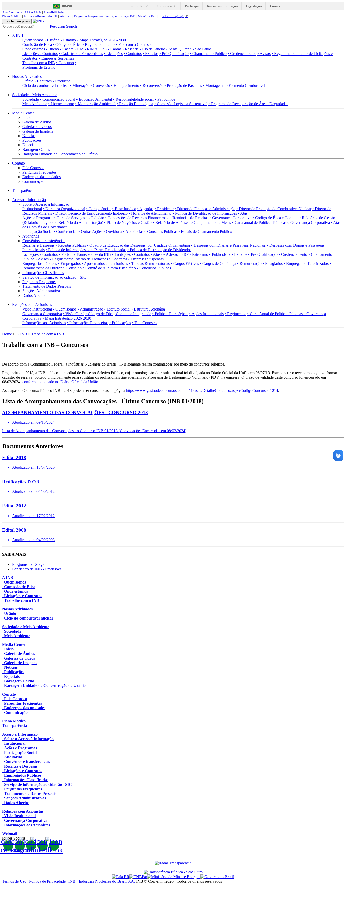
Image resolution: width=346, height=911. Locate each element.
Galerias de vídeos (37, 126)
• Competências (98, 209)
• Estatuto (68, 40)
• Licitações (113, 53)
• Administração (90, 309)
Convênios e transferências (43, 241)
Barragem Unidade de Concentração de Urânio (60, 154)
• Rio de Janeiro (152, 49)
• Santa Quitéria (178, 49)
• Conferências (65, 231)
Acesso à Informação (29, 199)
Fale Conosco (33, 168)
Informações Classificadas (43, 272)
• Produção (61, 81)
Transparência (23, 190)
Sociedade (30, 99)
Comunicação (33, 181)
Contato (18, 163)
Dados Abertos (34, 295)
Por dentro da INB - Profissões (36, 569)
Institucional (32, 209)
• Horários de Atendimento (150, 213)
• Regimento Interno (98, 44)
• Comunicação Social (57, 99)
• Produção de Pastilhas (183, 85)
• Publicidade (219, 254)
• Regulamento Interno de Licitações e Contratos (88, 259)
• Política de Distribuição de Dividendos (159, 250)
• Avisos (264, 53)
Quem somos (32, 40)
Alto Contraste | (13, 12)
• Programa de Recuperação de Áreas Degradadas (248, 104)
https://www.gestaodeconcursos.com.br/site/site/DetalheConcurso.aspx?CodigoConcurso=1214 (202, 390)
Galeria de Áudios (36, 122)
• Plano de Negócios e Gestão (128, 222)
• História (52, 40)
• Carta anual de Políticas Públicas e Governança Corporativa (281, 222)
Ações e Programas (37, 218)
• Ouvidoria (112, 231)
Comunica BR (167, 6)
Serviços (111, 16)
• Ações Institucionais (206, 314)
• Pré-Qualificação (174, 53)
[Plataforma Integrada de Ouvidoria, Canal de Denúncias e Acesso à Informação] (120, 876)
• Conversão (100, 85)
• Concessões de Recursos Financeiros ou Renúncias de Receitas (156, 218)
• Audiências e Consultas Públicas (150, 231)
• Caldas (114, 49)
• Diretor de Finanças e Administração (205, 209)
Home (7, 334)
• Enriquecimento (125, 85)
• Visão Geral (73, 314)
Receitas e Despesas (38, 245)
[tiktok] (54, 846)
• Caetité (66, 49)
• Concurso (65, 63)
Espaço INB (127, 16)
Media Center (23, 113)
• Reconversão (151, 85)
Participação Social (37, 231)
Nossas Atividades (27, 76)
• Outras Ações (90, 231)
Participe (192, 6)
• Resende (130, 49)
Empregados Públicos (39, 263)
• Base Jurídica (124, 209)
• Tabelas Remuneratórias (149, 263)
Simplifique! (139, 6)
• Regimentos (235, 314)
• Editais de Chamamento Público (205, 231)
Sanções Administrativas (41, 291)
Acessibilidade (53, 12)
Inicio (26, 117)
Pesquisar (57, 26)
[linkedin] (42, 846)
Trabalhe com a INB (38, 63)
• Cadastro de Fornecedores (81, 53)
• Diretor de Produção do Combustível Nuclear (273, 209)
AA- (38, 12)
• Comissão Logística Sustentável (180, 104)
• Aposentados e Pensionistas (105, 263)
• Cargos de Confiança (218, 263)
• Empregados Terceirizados (306, 263)
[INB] (38, 21)
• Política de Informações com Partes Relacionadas (86, 250)
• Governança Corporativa (230, 218)
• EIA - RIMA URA (90, 49)
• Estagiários (273, 263)
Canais (275, 6)
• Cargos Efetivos (185, 263)
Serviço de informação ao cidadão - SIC (54, 277)
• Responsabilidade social (133, 99)
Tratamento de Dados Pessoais (46, 286)
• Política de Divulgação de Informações (204, 213)
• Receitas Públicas (70, 245)
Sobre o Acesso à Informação (45, 204)
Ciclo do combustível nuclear (45, 85)
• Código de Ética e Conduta (275, 218)
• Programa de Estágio (49, 65)
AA (33, 12)
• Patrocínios (165, 99)
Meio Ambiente (34, 104)
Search (71, 26)
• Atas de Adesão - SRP (169, 254)
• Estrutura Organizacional (64, 209)
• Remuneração (249, 263)
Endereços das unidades (41, 177)
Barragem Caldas (36, 149)
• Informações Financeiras (87, 323)
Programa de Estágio (28, 564)
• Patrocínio (198, 254)
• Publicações (120, 323)
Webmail (66, 16)
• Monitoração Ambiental (95, 104)
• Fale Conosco (144, 323)
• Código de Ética (67, 44)
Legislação (254, 6)
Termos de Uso (14, 881)
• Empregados (69, 263)
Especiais (29, 145)
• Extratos (150, 53)
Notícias (28, 136)
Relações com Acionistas (32, 304)
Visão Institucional (37, 309)
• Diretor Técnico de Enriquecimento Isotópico (90, 213)
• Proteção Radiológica (135, 104)
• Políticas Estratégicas (170, 314)
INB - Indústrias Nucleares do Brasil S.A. (101, 881)
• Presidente (164, 209)
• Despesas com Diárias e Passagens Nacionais (228, 245)
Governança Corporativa (42, 314)
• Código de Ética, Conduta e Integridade (118, 314)
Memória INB (147, 16)
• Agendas (145, 209)
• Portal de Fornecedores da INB (85, 254)
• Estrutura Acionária (148, 309)
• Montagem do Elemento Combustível (234, 85)
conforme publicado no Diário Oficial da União (60, 382)
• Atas (242, 213)
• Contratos (133, 53)
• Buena (52, 49)
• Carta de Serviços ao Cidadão (79, 218)
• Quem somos (64, 309)
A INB (17, 35)
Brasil (67, 6)
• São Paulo (202, 49)
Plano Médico (11, 16)
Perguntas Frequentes (88, 16)
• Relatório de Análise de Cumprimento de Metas (192, 222)
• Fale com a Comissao (134, 44)
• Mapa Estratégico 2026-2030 (101, 40)
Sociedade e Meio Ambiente (34, 95)
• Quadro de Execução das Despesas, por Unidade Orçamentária (138, 245)
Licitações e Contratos (40, 53)
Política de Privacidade (47, 881)
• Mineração (79, 85)
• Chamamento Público (208, 53)
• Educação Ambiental (94, 99)
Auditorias (30, 236)
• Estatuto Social (117, 309)
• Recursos (43, 81)
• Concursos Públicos (154, 268)
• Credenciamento (242, 53)
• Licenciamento (61, 104)
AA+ (27, 12)
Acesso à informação (222, 6)
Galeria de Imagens (37, 131)
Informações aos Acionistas (44, 323)
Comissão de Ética (37, 44)
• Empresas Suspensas (56, 58)
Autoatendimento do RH (40, 16)
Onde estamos (33, 49)
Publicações (31, 140)
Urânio (27, 81)
